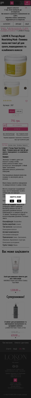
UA (12, 201)
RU (19, 201)
